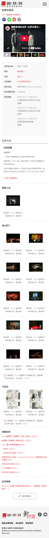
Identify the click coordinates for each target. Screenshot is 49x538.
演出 (19, 76)
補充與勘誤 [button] (26, 496)
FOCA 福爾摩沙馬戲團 (10, 14)
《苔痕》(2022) (8, 448)
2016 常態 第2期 (23, 81)
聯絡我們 (29, 523)
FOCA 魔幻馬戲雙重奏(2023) (13, 444)
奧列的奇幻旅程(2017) (10, 472)
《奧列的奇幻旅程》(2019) (12, 453)
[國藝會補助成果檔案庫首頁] (12, 4)
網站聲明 (19, 523)
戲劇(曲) (20, 71)
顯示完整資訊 (11, 178)
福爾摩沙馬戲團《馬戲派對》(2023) (16, 440)
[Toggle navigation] (45, 4)
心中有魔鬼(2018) (8, 468)
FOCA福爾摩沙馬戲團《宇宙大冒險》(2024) (19, 436)
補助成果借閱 (7, 523)
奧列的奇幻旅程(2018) (10, 464)
